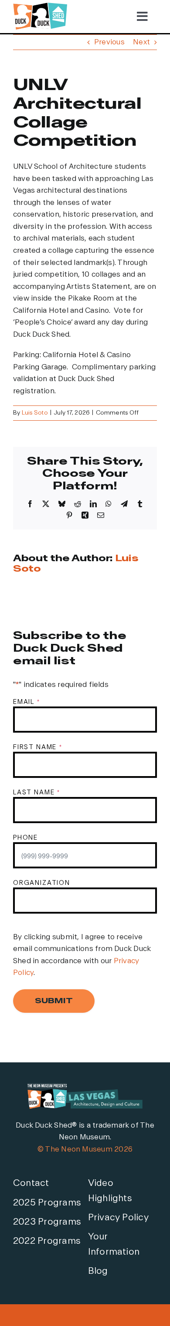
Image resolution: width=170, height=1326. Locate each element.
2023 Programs (47, 1221)
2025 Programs (47, 1202)
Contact (31, 1183)
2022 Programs (46, 1241)
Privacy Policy (118, 1217)
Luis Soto (35, 413)
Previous (109, 42)
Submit (54, 1001)
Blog (98, 1271)
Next (141, 42)
